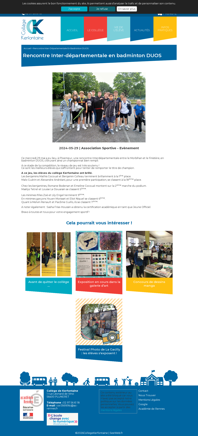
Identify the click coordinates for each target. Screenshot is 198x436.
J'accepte (74, 8)
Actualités (142, 30)
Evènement (129, 148)
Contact (143, 390)
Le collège (95, 30)
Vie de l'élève (119, 29)
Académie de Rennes (151, 408)
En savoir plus (126, 8)
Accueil (72, 30)
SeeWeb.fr (116, 433)
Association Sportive (99, 148)
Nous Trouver (147, 395)
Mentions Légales (149, 399)
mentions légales (111, 410)
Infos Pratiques (165, 29)
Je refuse (102, 8)
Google (143, 404)
